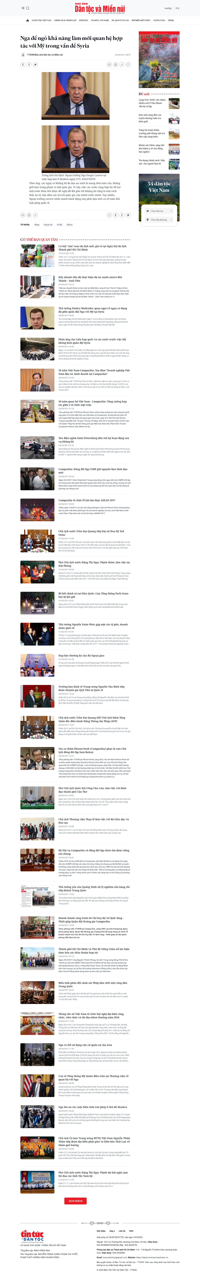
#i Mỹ (59, 224)
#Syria (69, 224)
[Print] (115, 64)
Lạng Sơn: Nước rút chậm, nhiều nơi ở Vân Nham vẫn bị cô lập (152, 103)
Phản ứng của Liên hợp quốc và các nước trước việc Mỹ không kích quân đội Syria (92, 341)
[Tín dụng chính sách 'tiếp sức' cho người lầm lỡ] (174, 164)
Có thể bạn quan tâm (39, 240)
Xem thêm (75, 1201)
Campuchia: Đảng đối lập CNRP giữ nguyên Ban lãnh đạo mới (93, 470)
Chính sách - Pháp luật (65, 20)
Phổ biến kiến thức (141, 20)
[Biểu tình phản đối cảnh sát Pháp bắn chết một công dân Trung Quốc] (37, 992)
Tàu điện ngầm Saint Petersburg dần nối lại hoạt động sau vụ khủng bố (94, 439)
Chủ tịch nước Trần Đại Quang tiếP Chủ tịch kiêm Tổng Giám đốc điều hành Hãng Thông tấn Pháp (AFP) (92, 719)
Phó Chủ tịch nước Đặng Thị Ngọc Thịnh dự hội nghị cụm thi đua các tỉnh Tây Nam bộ (93, 1174)
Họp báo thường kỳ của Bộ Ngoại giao (81, 655)
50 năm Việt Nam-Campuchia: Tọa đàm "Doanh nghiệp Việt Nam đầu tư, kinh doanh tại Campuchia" (94, 372)
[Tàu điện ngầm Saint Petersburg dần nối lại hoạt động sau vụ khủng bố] (37, 447)
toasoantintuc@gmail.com (115, 1257)
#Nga (36, 224)
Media (171, 20)
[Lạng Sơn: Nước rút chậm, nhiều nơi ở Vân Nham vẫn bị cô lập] (174, 103)
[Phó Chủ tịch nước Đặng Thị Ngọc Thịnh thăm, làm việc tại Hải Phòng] (37, 572)
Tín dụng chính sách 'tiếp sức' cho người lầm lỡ (152, 162)
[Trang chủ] (27, 20)
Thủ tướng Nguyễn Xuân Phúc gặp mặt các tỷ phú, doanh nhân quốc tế (93, 626)
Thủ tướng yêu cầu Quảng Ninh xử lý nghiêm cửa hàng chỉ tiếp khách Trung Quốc (94, 888)
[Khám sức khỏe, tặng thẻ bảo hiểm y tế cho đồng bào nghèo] (174, 149)
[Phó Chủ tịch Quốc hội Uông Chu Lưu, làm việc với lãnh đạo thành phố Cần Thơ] (37, 797)
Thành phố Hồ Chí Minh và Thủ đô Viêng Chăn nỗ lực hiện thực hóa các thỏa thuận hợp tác (94, 950)
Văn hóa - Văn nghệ (100, 20)
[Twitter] (35, 64)
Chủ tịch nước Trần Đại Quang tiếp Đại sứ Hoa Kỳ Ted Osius (91, 533)
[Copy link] (121, 64)
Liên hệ (122, 1231)
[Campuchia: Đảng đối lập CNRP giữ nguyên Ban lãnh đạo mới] (37, 478)
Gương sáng (159, 20)
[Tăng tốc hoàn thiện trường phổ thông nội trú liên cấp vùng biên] (174, 133)
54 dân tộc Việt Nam (41, 20)
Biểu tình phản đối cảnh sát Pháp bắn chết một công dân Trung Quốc (93, 984)
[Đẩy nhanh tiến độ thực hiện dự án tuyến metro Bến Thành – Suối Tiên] (37, 286)
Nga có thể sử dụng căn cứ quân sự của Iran (85, 1045)
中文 (178, 8)
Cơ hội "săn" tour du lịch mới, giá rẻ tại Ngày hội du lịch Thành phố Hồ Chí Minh (93, 248)
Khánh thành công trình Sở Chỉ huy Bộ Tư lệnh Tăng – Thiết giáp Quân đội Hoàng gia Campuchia (91, 919)
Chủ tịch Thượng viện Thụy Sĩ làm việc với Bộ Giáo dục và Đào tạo (94, 821)
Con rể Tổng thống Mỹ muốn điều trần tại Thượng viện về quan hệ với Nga (94, 1077)
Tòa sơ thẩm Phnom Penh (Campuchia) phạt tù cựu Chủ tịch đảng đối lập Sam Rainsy (92, 750)
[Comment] (128, 64)
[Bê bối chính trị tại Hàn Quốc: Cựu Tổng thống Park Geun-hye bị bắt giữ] (37, 603)
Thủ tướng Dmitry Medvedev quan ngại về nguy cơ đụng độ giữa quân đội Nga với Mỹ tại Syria (93, 310)
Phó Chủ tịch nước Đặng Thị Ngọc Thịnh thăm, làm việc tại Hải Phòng (94, 564)
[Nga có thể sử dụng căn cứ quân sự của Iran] (37, 1054)
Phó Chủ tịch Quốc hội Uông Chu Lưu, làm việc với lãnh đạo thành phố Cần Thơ (92, 789)
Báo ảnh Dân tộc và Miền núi (100, 8)
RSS (131, 1231)
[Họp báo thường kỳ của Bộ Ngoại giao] (37, 665)
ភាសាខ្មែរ (168, 8)
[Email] (109, 64)
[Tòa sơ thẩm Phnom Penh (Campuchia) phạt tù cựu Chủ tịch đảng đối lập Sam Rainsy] (37, 758)
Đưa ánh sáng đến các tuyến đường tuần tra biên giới (150, 118)
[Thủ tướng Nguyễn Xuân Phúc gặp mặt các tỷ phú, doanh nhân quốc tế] (37, 634)
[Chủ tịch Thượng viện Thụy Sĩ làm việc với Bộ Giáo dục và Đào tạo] (37, 829)
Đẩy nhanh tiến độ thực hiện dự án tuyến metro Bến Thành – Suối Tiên (90, 278)
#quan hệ (48, 224)
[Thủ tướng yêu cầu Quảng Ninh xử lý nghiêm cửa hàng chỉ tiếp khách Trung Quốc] (37, 896)
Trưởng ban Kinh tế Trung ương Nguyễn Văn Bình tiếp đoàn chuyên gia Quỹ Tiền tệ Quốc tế (91, 688)
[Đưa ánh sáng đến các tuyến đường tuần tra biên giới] (174, 118)
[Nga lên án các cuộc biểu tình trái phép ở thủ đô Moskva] (37, 1116)
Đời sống (83, 20)
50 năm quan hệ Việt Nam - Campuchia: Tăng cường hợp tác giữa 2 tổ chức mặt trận (93, 403)
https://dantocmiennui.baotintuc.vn (152, 1257)
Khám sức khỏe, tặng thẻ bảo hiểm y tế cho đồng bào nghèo (151, 148)
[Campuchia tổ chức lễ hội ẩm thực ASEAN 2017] (37, 510)
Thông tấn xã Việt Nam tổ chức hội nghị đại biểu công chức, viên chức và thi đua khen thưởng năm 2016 (91, 1015)
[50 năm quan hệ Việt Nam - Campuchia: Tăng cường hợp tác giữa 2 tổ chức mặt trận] (37, 411)
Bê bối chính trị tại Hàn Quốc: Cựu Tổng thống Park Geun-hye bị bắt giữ (94, 595)
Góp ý (112, 1231)
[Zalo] (22, 64)
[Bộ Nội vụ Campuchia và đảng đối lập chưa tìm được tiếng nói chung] (37, 860)
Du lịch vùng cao (120, 20)
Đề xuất (144, 94)
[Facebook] (29, 64)
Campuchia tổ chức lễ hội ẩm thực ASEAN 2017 (87, 500)
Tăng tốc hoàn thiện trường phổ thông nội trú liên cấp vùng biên (152, 133)
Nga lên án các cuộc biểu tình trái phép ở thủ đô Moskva (93, 1107)
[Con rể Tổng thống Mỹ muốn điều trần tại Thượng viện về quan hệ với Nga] (37, 1085)
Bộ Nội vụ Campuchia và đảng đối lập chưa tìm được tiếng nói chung (94, 852)
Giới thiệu (101, 1231)
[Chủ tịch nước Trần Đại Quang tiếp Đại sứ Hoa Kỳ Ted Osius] (37, 541)
